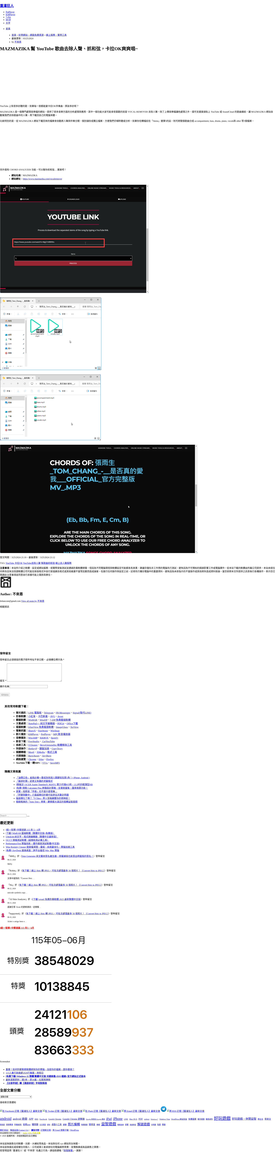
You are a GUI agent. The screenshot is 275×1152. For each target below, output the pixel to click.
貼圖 (159, 1125)
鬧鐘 (163, 1125)
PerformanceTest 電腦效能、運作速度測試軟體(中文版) (33, 843)
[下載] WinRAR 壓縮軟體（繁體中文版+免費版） (30, 833)
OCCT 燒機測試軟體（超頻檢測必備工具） (27, 840)
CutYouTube (48, 741)
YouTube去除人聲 (32, 563)
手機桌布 (18, 1125)
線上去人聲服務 (63, 563)
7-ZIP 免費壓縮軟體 (60, 720)
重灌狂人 (7, 6)
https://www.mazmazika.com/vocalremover (42, 179)
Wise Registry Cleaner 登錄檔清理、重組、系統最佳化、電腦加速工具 (40, 847)
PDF (141, 1119)
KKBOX (44, 737)
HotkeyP (32, 748)
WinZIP (43, 720)
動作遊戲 (201, 1119)
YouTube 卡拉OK (14, 563)
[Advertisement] (86, 75)
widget (146, 1119)
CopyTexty (57, 748)
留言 (3, 680)
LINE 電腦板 (35, 712)
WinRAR (32, 720)
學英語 (2, 1125)
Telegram (48, 712)
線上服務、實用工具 (56, 35)
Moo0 (31, 752)
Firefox (50, 759)
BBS (36, 1119)
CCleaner (33, 745)
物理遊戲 (84, 1125)
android (5, 1118)
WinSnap (55, 730)
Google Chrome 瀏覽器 (74, 1119)
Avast (60, 716)
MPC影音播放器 (61, 734)
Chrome (32, 759)
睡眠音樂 (120, 1125)
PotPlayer (10, 12)
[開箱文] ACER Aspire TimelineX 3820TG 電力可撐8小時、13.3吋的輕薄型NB (54, 784)
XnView (74, 727)
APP (31, 1118)
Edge (41, 759)
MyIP (8, 19)
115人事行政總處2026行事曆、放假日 (25, 1073)
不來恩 (17, 42)
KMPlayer (10, 14)
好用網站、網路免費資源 (31, 35)
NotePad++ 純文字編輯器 (41, 723)
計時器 (153, 1125)
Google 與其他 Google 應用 (95, 1119)
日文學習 (43, 1125)
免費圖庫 (192, 1119)
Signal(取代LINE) (82, 712)
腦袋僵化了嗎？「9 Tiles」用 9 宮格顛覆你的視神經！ (43, 798)
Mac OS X (133, 1119)
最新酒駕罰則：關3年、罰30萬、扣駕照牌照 (28, 1080)
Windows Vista (164, 1119)
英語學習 (133, 1125)
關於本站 (4, 1130)
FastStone (43, 730)
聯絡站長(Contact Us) (19, 1130)
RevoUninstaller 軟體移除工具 (56, 745)
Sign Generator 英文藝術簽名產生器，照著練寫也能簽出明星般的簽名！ (57, 856)
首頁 (8, 29)
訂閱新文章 (46, 1130)
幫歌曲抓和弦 (48, 563)
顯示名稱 (4, 686)
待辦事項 (9, 1125)
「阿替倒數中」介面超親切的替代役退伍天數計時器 (42, 795)
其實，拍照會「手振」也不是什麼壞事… (36, 791)
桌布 (48, 1125)
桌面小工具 (57, 1124)
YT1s (45, 763)
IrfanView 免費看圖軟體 (41, 727)
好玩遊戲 (222, 1118)
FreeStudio (33, 741)
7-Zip (8, 17)
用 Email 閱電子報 (61, 1130)
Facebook (43, 1119)
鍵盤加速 (44, 748)
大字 (8, 23)
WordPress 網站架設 (179, 1119)
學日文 (260, 1119)
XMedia (41, 752)
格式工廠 (52, 752)
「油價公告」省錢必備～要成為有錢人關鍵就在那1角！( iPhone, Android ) (53, 777)
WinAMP (33, 737)
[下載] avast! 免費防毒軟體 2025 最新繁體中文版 (56, 899)
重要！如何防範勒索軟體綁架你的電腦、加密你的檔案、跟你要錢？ (40, 1069)
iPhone (118, 1118)
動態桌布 (209, 1119)
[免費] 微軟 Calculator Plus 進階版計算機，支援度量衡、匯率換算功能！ (52, 788)
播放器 (35, 1124)
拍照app (27, 1124)
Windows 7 (154, 1119)
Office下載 (72, 723)
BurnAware (34, 755)
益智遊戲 (108, 1124)
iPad (109, 1118)
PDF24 (60, 723)
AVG (52, 716)
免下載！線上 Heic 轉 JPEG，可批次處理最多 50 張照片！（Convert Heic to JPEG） (63, 870)
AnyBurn (46, 755)
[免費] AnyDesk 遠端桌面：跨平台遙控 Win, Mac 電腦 (32, 850)
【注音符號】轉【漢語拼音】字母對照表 (26, 1083)
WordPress (74, 1130)
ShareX (32, 730)
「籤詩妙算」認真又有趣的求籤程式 (34, 781)
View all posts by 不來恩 (32, 601)
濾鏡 (65, 1125)
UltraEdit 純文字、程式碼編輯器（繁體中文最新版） (32, 836)
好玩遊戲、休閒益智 (244, 1118)
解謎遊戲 (143, 1124)
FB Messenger (63, 712)
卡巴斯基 (43, 716)
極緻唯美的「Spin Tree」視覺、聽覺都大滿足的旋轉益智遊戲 (46, 802)
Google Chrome (54, 1119)
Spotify (54, 737)
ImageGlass (62, 727)
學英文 (268, 1119)
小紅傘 (32, 716)
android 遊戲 (20, 1118)
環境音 (92, 1124)
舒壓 (126, 1125)
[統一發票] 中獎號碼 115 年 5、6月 (23, 830)
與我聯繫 (68, 1150)
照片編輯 (74, 1124)
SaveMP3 (55, 763)
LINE (126, 1119)
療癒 (98, 1125)
